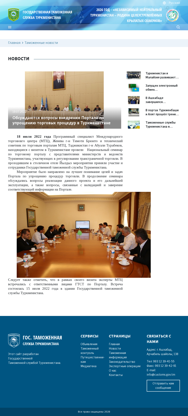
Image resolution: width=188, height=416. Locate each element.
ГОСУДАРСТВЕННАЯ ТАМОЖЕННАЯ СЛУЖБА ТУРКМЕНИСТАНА (47, 15)
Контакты (116, 375)
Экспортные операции (124, 366)
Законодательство (122, 361)
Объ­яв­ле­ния (89, 344)
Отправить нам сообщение (163, 385)
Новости (115, 348)
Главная (14, 43)
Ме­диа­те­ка (88, 366)
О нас (112, 370)
